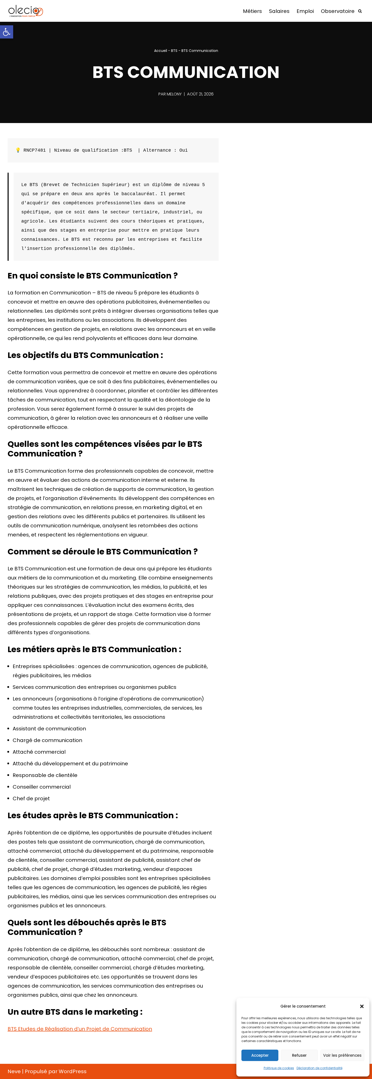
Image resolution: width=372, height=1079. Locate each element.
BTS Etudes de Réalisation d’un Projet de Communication (80, 1028)
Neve (14, 1071)
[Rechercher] (360, 11)
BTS (174, 50)
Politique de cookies (279, 1068)
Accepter (260, 1055)
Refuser (299, 1055)
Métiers (252, 11)
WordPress (73, 1071)
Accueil (160, 50)
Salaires (279, 11)
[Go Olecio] (33, 11)
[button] (6, 31)
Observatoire (338, 11)
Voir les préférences (342, 1055)
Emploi (305, 11)
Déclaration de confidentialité (319, 1068)
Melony (174, 94)
